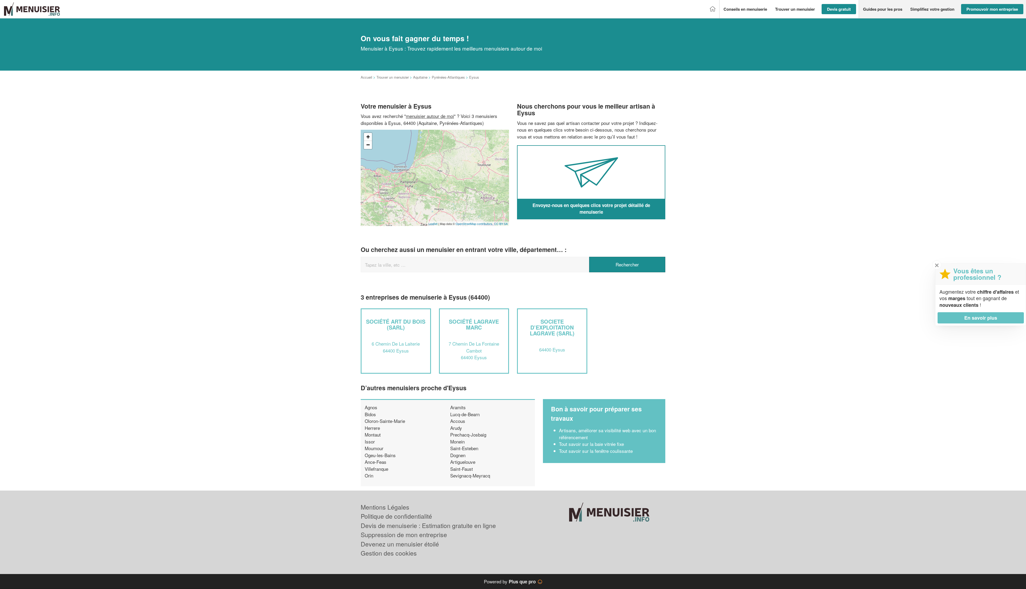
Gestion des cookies (389, 553)
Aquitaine (420, 77)
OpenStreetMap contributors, (475, 223)
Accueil (366, 77)
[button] (745, 9)
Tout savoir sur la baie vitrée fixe (591, 444)
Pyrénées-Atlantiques (448, 77)
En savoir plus (980, 317)
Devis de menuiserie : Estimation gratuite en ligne (428, 525)
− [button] (368, 144)
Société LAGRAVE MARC (474, 324)
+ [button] (368, 136)
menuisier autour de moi (430, 116)
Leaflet (433, 223)
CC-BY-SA (501, 223)
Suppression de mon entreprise (404, 534)
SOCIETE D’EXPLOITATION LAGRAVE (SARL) (552, 327)
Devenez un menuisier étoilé (400, 544)
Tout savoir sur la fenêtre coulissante (596, 451)
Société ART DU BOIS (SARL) (395, 324)
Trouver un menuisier (392, 77)
